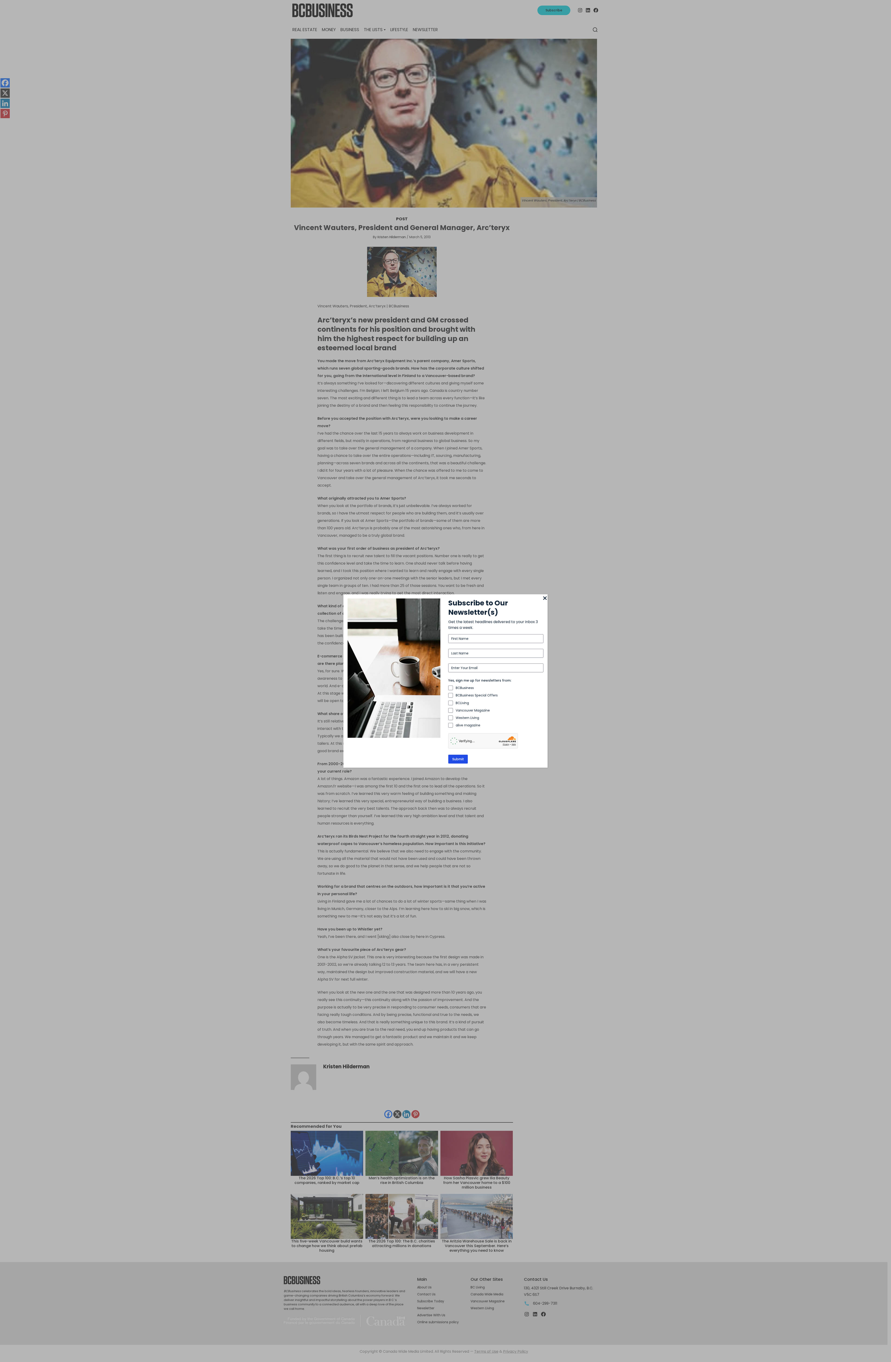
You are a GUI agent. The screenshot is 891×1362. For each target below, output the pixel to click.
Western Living (467, 717)
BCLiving (462, 703)
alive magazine (468, 725)
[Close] (545, 598)
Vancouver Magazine (473, 710)
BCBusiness (465, 688)
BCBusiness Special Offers (477, 695)
